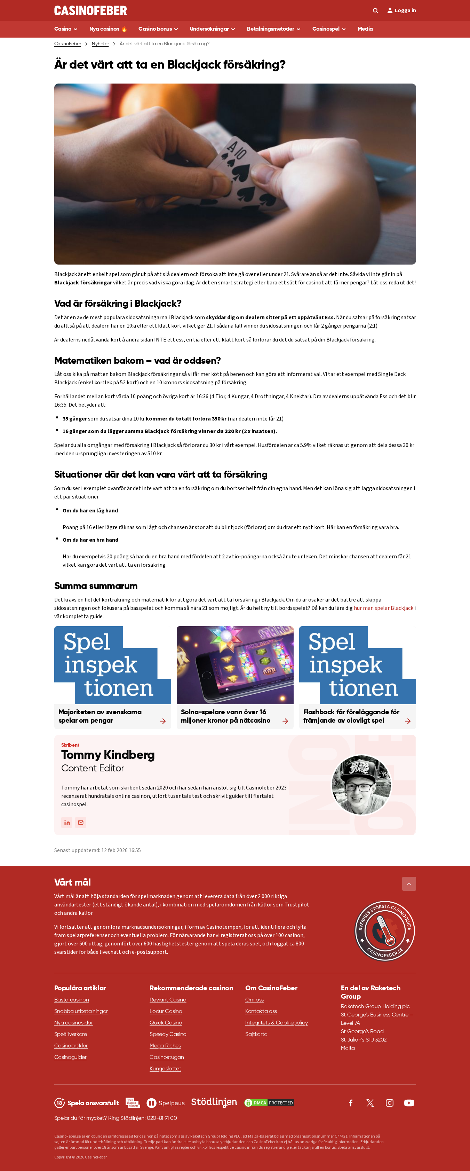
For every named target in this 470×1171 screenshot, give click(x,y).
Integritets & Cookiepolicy (276, 1023)
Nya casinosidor (73, 1023)
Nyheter (100, 43)
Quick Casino (166, 1023)
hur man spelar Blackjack (383, 608)
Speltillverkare (70, 1034)
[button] (409, 884)
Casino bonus (155, 29)
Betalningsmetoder (270, 29)
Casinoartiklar (71, 1046)
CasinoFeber (67, 43)
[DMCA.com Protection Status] (269, 1103)
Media (365, 29)
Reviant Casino (168, 1000)
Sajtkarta (256, 1034)
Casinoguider (70, 1057)
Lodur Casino (166, 1011)
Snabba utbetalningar (81, 1011)
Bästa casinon (71, 1000)
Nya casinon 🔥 (108, 29)
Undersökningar (209, 29)
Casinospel (326, 29)
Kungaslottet (165, 1069)
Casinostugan (167, 1057)
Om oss (254, 1000)
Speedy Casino (168, 1034)
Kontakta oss (261, 1011)
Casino (62, 29)
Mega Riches (165, 1046)
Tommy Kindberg (108, 755)
